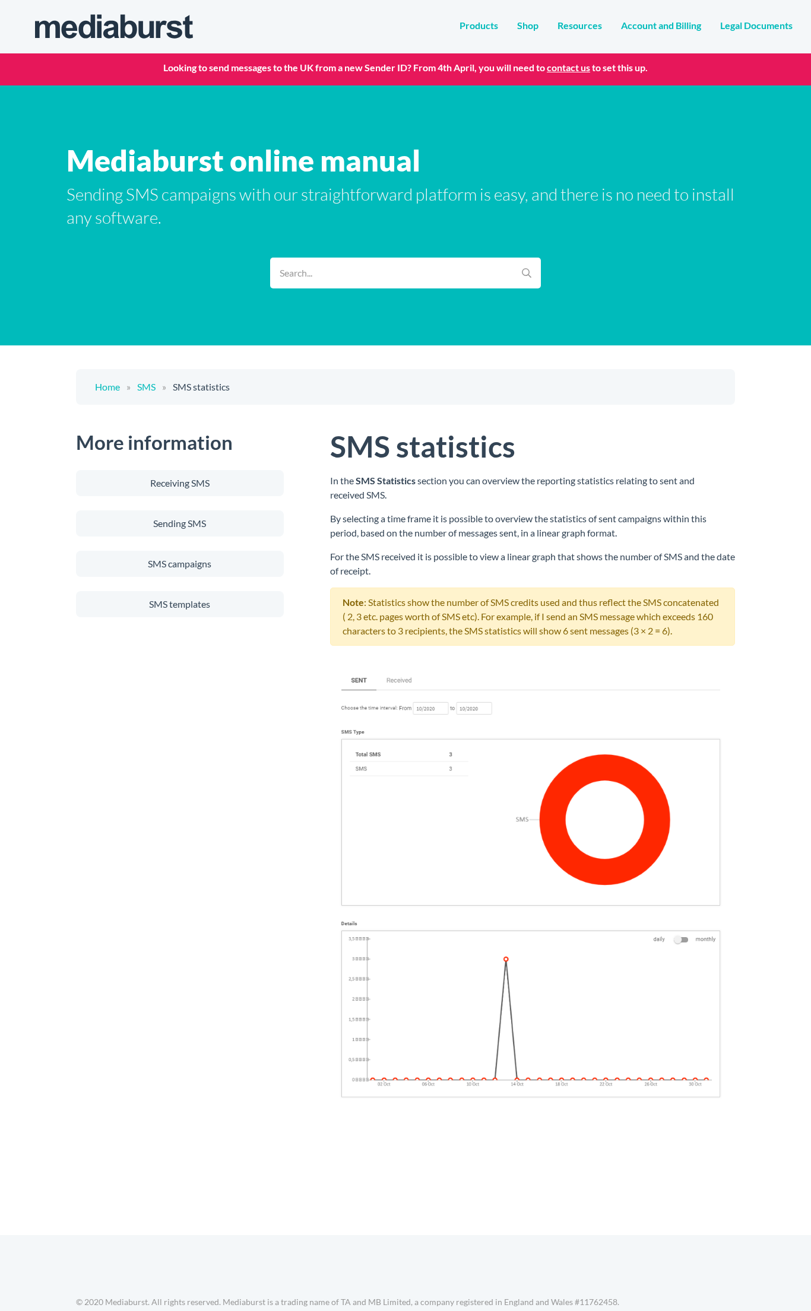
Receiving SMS (180, 482)
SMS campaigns (179, 563)
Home (107, 386)
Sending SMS (179, 523)
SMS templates (179, 604)
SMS (146, 386)
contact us (568, 67)
